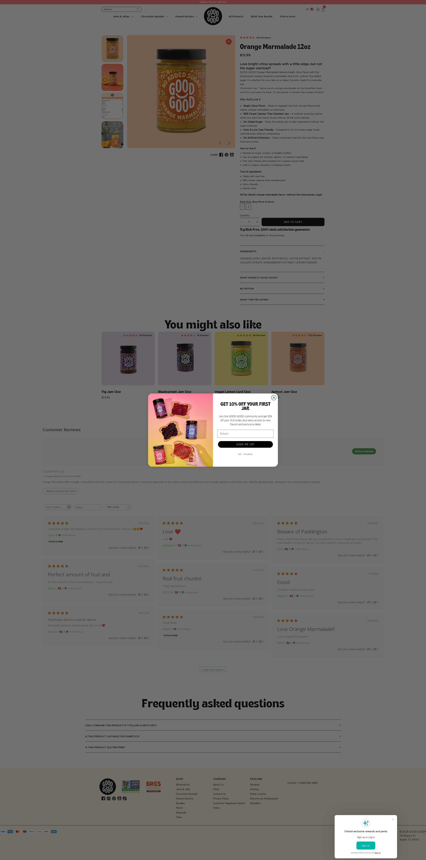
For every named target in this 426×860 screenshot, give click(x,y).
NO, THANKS (245, 454)
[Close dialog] (273, 397)
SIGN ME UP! (245, 444)
